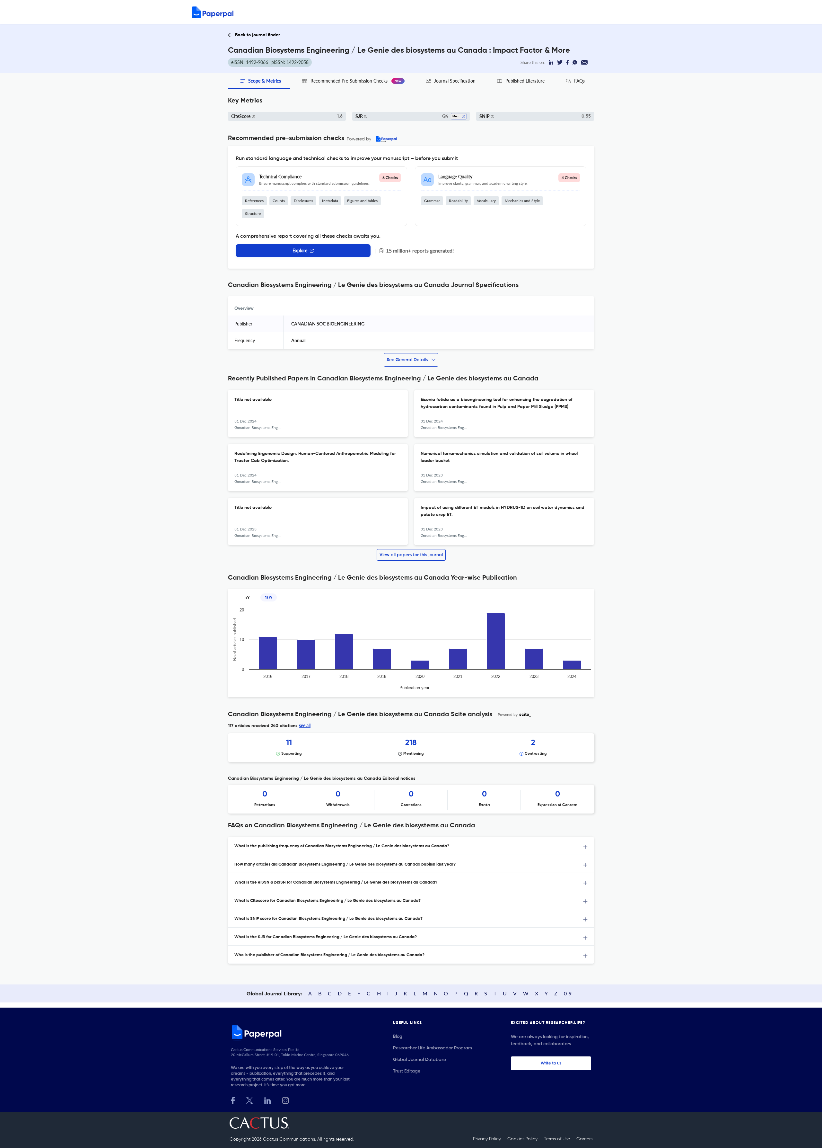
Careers (584, 1139)
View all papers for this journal (411, 555)
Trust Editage (406, 1071)
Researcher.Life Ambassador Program (432, 1048)
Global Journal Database (419, 1059)
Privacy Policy (487, 1139)
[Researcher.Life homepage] (292, 1032)
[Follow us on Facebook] (233, 1100)
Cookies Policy (522, 1139)
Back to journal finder (257, 35)
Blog (397, 1036)
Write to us (551, 1063)
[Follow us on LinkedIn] (267, 1100)
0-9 (568, 993)
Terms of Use (557, 1139)
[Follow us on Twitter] (249, 1100)
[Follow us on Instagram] (285, 1100)
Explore (300, 250)
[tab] (411, 846)
